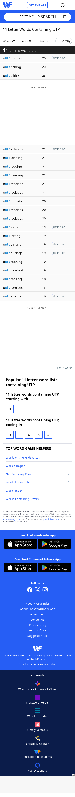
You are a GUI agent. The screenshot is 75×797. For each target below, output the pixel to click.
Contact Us (37, 619)
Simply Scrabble (37, 730)
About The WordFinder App (37, 609)
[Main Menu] (70, 5)
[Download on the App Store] (20, 544)
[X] (37, 590)
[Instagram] (45, 590)
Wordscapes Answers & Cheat (37, 689)
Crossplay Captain (37, 743)
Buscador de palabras (37, 757)
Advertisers (37, 614)
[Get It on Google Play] (54, 544)
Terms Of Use (37, 630)
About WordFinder (37, 603)
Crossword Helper (37, 702)
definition (59, 58)
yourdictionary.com (11, 519)
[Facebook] (30, 590)
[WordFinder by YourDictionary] (7, 5)
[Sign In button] (62, 5)
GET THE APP (37, 5)
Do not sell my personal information (37, 664)
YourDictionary (37, 770)
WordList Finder (37, 716)
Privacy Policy (37, 625)
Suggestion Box (38, 636)
